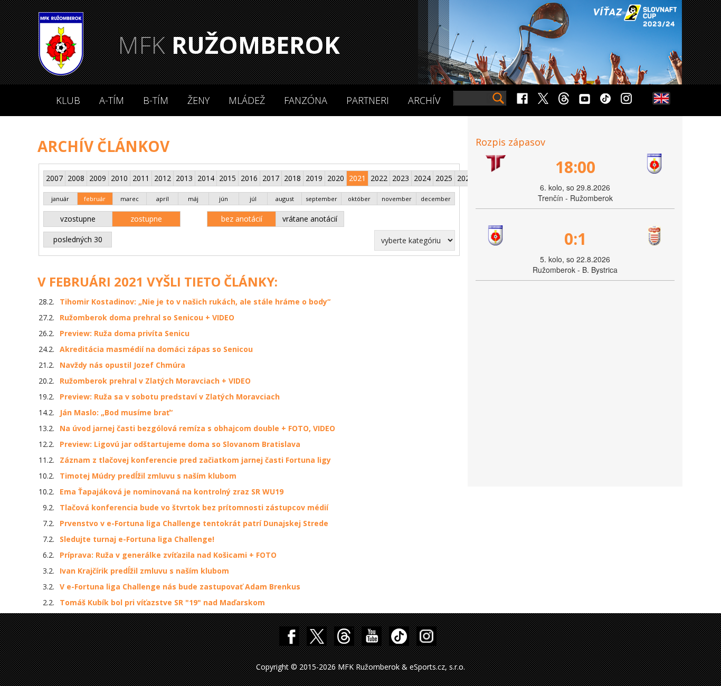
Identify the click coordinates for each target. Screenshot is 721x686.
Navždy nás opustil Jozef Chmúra (122, 365)
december (436, 199)
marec (129, 199)
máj (193, 199)
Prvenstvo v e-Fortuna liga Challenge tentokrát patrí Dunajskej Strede (194, 523)
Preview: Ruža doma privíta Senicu (124, 333)
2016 (249, 178)
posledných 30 (77, 239)
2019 (314, 178)
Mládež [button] (247, 100)
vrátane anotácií (309, 219)
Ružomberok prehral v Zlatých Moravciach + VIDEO (155, 381)
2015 (227, 178)
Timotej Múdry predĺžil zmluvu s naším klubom (148, 476)
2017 (270, 178)
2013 (184, 178)
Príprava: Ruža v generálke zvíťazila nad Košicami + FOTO (168, 555)
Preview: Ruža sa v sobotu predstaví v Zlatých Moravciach (170, 397)
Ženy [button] (198, 100)
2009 (97, 178)
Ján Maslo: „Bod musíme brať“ (116, 412)
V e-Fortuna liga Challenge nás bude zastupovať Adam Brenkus (180, 587)
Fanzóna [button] (305, 100)
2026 (465, 178)
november (397, 199)
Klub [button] (68, 100)
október (359, 199)
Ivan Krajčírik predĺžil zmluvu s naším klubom (144, 571)
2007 (54, 178)
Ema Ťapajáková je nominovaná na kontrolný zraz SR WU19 (171, 492)
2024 (422, 178)
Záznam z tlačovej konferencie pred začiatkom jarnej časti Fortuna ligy (195, 460)
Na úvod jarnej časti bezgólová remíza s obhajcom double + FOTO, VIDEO (197, 428)
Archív (424, 100)
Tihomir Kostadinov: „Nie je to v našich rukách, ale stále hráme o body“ (195, 302)
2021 (357, 178)
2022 (379, 178)
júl (253, 199)
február (95, 199)
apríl (162, 199)
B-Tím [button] (155, 100)
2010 (119, 178)
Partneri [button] (367, 100)
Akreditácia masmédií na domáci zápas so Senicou (156, 349)
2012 (162, 178)
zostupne (146, 219)
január (60, 199)
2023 (400, 178)
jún (223, 199)
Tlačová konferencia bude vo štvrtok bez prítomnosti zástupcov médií (194, 507)
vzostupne (78, 219)
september (321, 199)
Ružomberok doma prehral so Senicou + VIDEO (147, 317)
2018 (292, 178)
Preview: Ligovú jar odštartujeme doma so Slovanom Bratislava (180, 444)
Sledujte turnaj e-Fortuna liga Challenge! (137, 539)
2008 (76, 178)
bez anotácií (241, 219)
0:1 (575, 239)
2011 (140, 178)
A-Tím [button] (111, 100)
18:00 (575, 167)
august (285, 199)
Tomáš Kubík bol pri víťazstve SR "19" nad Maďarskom (162, 602)
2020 (335, 178)
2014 (205, 178)
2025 (443, 178)
